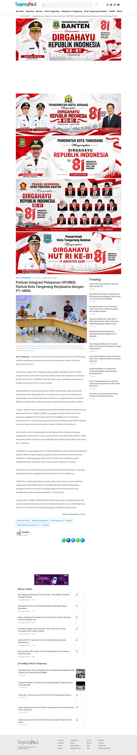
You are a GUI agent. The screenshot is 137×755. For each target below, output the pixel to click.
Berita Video (102, 746)
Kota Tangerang (52, 11)
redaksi (25, 532)
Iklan (88, 746)
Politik (112, 11)
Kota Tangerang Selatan (95, 11)
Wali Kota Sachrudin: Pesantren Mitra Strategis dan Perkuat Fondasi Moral (45, 721)
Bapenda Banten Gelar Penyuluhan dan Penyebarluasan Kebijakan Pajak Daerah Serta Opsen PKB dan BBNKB (46, 671)
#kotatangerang (57, 521)
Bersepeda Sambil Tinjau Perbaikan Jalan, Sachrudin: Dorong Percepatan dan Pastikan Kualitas (103, 309)
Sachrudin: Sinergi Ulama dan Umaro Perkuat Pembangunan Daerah (45, 695)
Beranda (20, 11)
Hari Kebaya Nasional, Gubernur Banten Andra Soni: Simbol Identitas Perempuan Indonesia (105, 358)
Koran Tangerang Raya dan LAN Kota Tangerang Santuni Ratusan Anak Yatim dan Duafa (46, 708)
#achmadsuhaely (23, 521)
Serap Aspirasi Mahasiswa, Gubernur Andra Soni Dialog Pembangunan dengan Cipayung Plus (105, 346)
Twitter (60, 746)
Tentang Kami (74, 740)
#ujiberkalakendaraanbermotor (28, 525)
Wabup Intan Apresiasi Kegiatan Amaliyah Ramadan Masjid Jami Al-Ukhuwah (103, 334)
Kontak (89, 740)
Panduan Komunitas (104, 748)
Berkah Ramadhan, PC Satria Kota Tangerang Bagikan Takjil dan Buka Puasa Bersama (46, 683)
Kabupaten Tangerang (72, 11)
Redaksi (72, 743)
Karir (88, 748)
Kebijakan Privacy (75, 748)
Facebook (60, 740)
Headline (45, 525)
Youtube (60, 748)
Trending (101, 743)
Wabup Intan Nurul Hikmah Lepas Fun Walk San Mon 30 (103, 285)
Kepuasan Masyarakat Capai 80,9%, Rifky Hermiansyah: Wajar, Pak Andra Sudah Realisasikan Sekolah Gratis (103, 321)
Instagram (61, 743)
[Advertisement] (68, 77)
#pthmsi (69, 521)
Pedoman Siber (74, 746)
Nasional (30, 11)
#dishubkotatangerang (40, 521)
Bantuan (89, 743)
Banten (39, 11)
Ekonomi (121, 11)
